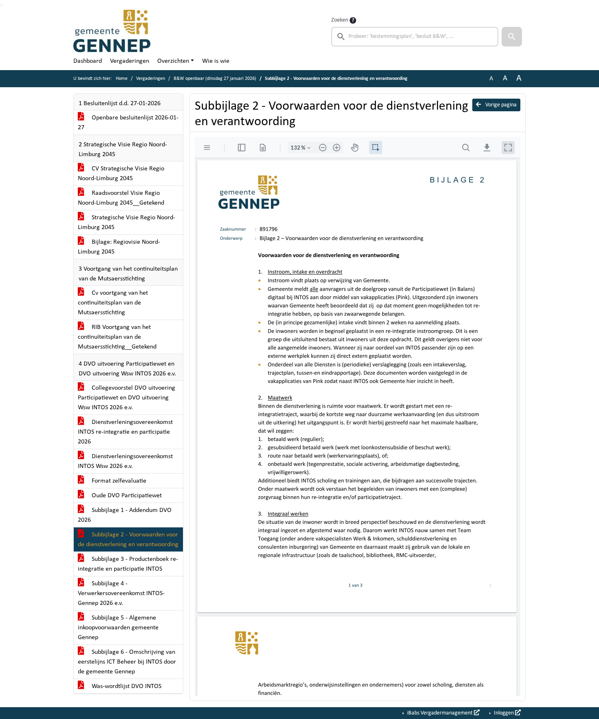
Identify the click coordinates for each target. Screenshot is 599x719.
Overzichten (173, 61)
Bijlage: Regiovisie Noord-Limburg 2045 (119, 247)
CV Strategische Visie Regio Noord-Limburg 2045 (121, 173)
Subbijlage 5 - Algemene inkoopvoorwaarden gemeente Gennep (118, 628)
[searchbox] (414, 36)
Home (122, 78)
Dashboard (87, 61)
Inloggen (504, 713)
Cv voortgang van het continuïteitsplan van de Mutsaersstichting (113, 303)
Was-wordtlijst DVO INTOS (125, 686)
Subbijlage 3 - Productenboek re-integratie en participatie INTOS (128, 564)
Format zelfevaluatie (118, 481)
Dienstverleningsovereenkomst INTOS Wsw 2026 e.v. (125, 461)
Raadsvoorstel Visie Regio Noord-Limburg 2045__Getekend (121, 198)
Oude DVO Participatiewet (126, 495)
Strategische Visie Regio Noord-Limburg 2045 (126, 222)
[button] (512, 36)
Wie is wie (215, 61)
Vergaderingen (129, 61)
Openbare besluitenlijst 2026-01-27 (128, 123)
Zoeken (339, 20)
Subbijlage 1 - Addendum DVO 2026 (125, 515)
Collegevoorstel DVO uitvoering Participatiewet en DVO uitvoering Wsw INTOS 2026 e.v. (126, 398)
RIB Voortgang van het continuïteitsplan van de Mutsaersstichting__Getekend (117, 337)
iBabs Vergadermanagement (440, 713)
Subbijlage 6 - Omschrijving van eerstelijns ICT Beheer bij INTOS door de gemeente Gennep (127, 662)
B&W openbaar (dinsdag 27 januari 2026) (215, 78)
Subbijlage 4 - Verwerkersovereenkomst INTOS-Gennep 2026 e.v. (121, 593)
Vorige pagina (500, 105)
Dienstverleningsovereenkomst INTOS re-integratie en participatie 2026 (125, 432)
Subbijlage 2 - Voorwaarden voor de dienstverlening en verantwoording (128, 540)
